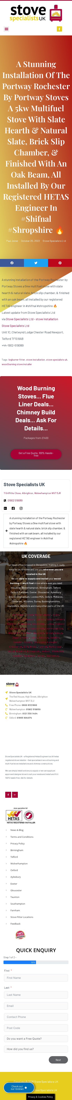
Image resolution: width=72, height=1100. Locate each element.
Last (6, 987)
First (7, 970)
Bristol (33, 646)
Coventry (59, 619)
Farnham (43, 646)
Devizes (41, 655)
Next (58, 1059)
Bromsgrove (24, 623)
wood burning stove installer (17, 364)
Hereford (13, 632)
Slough (11, 651)
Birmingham (18, 614)
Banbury (58, 632)
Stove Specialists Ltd (54, 240)
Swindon (18, 642)
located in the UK (36, 573)
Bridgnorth (12, 619)
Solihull (50, 619)
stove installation (35, 359)
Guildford (55, 637)
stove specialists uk (56, 359)
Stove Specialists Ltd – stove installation (32, 319)
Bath (26, 646)
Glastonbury (52, 655)
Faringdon (52, 642)
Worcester (19, 628)
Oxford (34, 637)
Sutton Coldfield (35, 628)
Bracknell (21, 651)
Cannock (40, 619)
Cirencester (40, 642)
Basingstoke (33, 651)
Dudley (55, 614)
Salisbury (17, 655)
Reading (28, 642)
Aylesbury (44, 637)
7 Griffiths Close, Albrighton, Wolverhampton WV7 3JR (32, 493)
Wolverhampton (42, 614)
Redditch (12, 623)
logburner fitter (17, 359)
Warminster (30, 655)
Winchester (58, 651)
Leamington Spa (54, 628)
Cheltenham (25, 632)
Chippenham (15, 646)
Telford (29, 614)
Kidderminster (27, 619)
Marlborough (55, 646)
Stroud (49, 632)
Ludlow (50, 623)
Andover (46, 651)
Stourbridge (38, 623)
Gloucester (38, 632)
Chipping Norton (20, 637)
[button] (6, 29)
